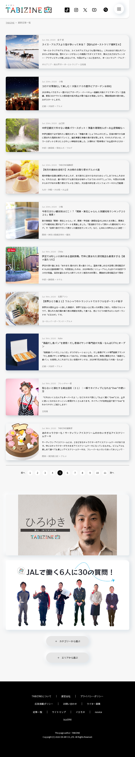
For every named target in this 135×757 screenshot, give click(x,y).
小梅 (61, 81)
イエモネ (80, 712)
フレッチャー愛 (65, 383)
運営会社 (65, 696)
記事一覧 (37, 712)
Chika (60, 251)
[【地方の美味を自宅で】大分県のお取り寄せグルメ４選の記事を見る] (22, 177)
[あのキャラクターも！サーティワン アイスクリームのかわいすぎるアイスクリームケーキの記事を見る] (22, 441)
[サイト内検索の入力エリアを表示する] (106, 10)
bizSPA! (67, 719)
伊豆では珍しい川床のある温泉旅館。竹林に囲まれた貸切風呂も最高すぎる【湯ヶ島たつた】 (83, 258)
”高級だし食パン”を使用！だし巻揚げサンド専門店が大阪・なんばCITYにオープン (83, 344)
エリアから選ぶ (70, 657)
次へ (112, 472)
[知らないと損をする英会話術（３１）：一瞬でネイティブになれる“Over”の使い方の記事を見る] (22, 397)
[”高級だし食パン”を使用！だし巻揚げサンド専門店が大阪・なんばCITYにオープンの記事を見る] (22, 352)
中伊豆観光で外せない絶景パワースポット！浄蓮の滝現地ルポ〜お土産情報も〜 (83, 127)
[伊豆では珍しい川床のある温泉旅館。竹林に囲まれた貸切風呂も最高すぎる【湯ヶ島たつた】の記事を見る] (22, 265)
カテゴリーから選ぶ (69, 641)
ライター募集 (93, 703)
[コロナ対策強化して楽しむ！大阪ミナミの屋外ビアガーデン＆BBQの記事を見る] (22, 93)
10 (97, 472)
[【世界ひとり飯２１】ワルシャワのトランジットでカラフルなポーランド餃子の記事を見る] (22, 308)
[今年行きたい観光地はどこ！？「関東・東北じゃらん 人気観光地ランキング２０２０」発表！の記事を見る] (22, 220)
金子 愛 (60, 39)
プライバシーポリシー (91, 696)
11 (105, 472)
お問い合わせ (70, 703)
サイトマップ (59, 712)
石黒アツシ (63, 296)
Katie (60, 338)
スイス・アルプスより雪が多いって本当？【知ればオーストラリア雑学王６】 (82, 44)
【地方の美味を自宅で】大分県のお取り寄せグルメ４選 (71, 169)
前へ (23, 472)
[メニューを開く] (119, 9)
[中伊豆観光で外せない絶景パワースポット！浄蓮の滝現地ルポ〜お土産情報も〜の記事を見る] (22, 135)
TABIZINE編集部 (66, 164)
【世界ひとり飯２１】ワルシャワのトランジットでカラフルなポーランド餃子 (82, 301)
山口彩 (62, 123)
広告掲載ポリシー (44, 703)
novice (98, 712)
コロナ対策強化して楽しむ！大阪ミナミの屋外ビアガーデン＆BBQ (76, 86)
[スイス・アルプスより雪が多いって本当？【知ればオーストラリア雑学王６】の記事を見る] (22, 52)
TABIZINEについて (41, 696)
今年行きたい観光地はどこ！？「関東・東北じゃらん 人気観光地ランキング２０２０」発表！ (83, 213)
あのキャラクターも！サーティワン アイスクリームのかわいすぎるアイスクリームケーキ (83, 434)
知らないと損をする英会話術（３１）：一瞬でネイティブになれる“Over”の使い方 (83, 389)
